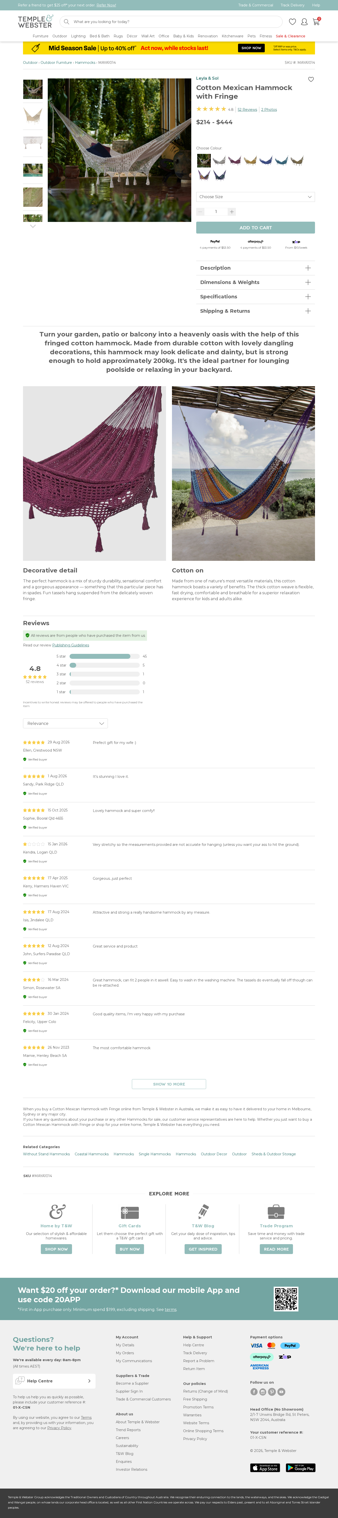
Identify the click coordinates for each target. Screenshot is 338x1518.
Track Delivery (293, 5)
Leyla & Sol (207, 78)
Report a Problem (198, 1361)
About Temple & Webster (138, 1422)
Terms (86, 1417)
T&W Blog (124, 1453)
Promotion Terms (198, 1407)
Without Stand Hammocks (46, 1154)
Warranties (192, 1415)
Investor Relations (131, 1469)
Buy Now (130, 1249)
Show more (169, 1084)
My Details (125, 1345)
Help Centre (193, 1345)
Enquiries (124, 1461)
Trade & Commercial (255, 5)
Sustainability (127, 1446)
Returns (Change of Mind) (205, 1391)
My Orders (125, 1353)
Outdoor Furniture (56, 62)
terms (170, 1309)
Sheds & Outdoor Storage (274, 1154)
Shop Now (56, 1249)
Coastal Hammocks (92, 1154)
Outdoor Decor (214, 1154)
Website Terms (196, 1423)
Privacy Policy (59, 1428)
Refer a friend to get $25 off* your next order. (67, 5)
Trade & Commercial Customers (143, 1399)
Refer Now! (106, 5)
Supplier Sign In (129, 1391)
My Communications (134, 1361)
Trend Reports (128, 1430)
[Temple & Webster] (36, 21)
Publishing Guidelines (70, 645)
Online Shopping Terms (203, 1431)
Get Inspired (203, 1249)
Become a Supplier (132, 1383)
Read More (276, 1249)
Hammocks (85, 62)
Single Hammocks (155, 1154)
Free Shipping (195, 1399)
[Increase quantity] (232, 212)
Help (316, 5)
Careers (122, 1438)
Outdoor (30, 62)
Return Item (194, 1369)
